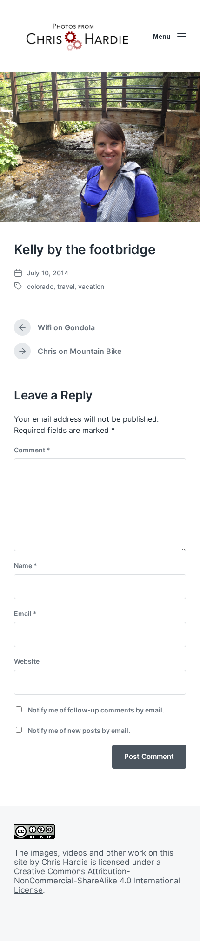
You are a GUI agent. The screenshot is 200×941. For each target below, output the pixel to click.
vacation (91, 286)
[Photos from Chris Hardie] (77, 36)
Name (25, 565)
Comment (32, 450)
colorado (40, 286)
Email (25, 613)
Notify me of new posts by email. (79, 730)
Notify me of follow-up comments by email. (96, 710)
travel (65, 286)
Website (27, 661)
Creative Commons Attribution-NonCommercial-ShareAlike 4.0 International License (97, 881)
